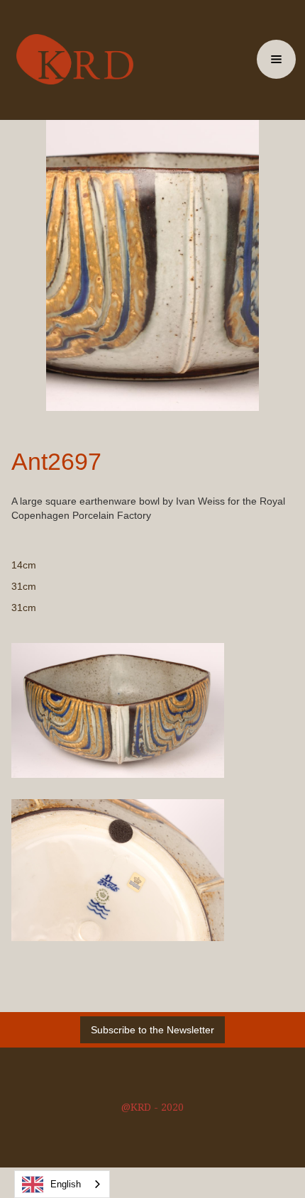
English (65, 1184)
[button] (276, 59)
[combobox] (62, 1184)
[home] (71, 59)
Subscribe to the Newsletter (152, 1029)
